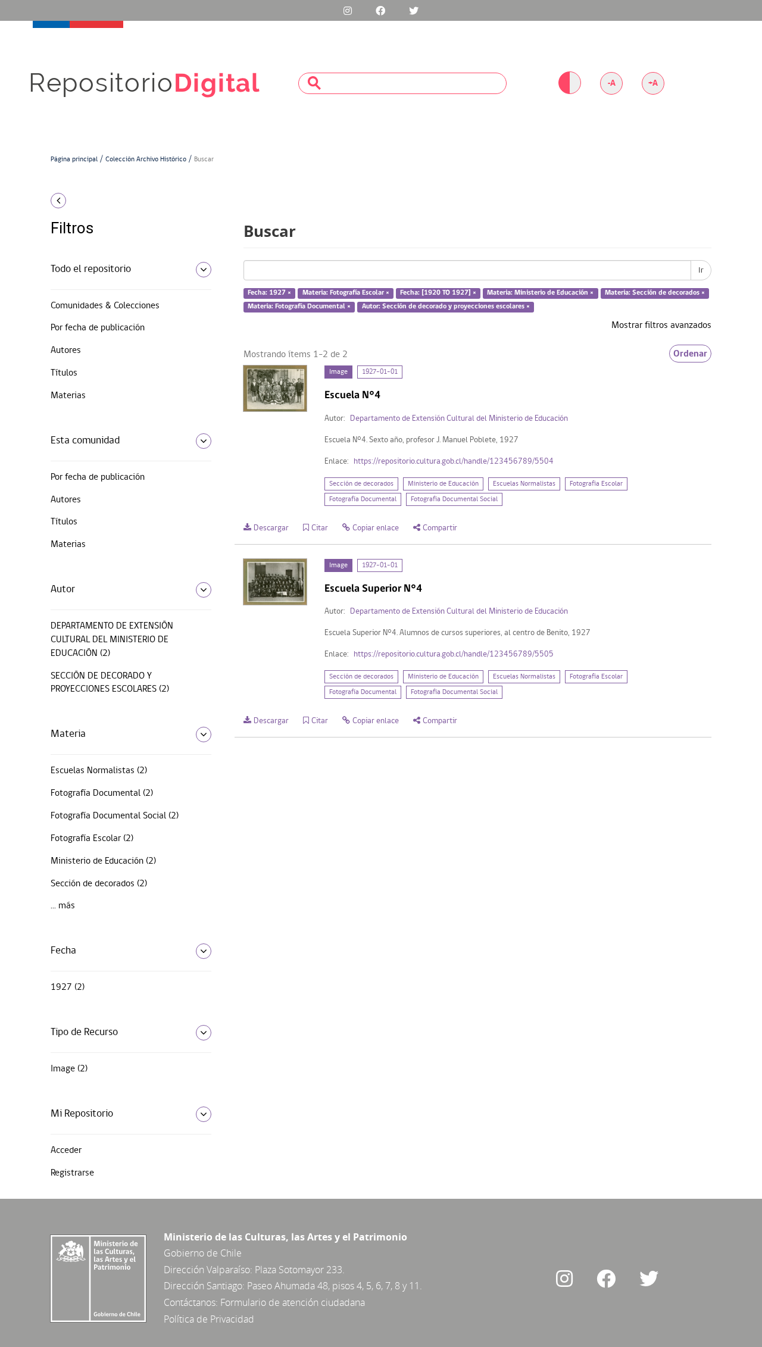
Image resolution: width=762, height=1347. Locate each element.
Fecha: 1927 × (269, 293)
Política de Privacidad (209, 1319)
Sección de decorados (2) (99, 884)
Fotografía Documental (362, 499)
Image (338, 372)
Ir (701, 270)
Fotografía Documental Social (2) (115, 816)
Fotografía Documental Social (454, 499)
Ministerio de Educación (443, 483)
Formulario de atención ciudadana (292, 1302)
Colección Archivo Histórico (145, 159)
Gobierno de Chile (203, 1253)
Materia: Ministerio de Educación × (540, 293)
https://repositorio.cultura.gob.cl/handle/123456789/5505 (454, 654)
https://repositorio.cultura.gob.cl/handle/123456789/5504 (454, 461)
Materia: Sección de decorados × (655, 293)
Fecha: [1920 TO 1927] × (438, 293)
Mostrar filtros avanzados (661, 325)
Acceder (66, 1150)
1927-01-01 (380, 372)
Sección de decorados (361, 483)
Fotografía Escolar (596, 483)
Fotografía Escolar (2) (92, 838)
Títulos (64, 373)
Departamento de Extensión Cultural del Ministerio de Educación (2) (112, 639)
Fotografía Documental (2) (102, 793)
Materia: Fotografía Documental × (299, 306)
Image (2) (69, 1069)
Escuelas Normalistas (524, 483)
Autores (66, 350)
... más (63, 906)
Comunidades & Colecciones (105, 306)
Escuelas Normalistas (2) (99, 771)
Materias (68, 396)
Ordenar (690, 353)
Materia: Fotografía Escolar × (345, 293)
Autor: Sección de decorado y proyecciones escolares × (446, 306)
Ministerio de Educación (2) (103, 861)
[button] (126, 200)
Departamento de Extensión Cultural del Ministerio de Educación (459, 418)
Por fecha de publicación (98, 328)
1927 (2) (68, 987)
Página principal (74, 159)
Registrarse (72, 1173)
